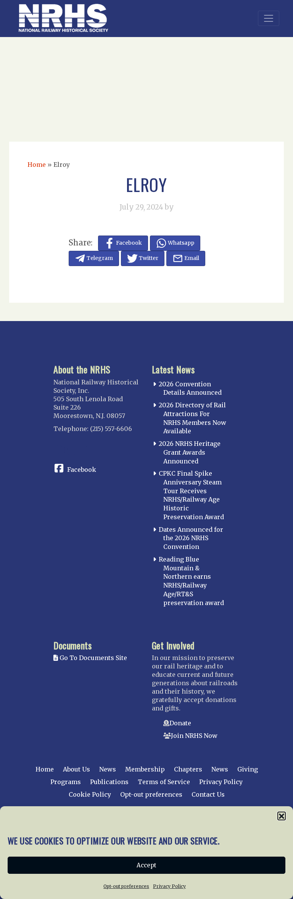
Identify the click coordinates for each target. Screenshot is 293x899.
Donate (180, 723)
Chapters (188, 769)
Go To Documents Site (92, 658)
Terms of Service (164, 782)
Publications (109, 782)
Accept (146, 865)
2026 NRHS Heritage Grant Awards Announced (190, 452)
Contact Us (208, 794)
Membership (145, 769)
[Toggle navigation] (268, 18)
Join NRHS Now (194, 735)
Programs (65, 782)
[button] (281, 816)
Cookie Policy (90, 794)
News (107, 769)
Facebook (81, 469)
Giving (247, 769)
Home (36, 164)
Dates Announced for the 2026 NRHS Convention (191, 538)
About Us (76, 769)
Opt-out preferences (126, 886)
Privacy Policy (169, 886)
